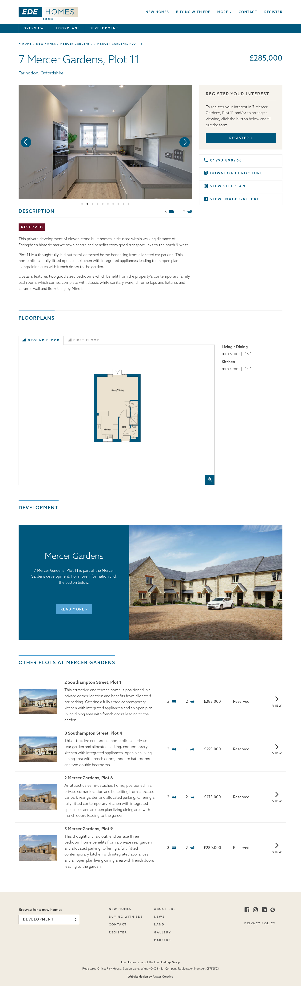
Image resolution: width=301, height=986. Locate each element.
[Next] (184, 142)
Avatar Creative (163, 976)
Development (104, 28)
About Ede (165, 909)
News (159, 916)
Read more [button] (72, 609)
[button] (48, 11)
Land (159, 924)
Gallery (162, 932)
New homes (157, 12)
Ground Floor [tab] (44, 340)
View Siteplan (228, 186)
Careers (162, 940)
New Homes (120, 909)
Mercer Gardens (75, 43)
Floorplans (67, 28)
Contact (248, 12)
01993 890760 (226, 160)
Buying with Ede (193, 12)
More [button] (223, 12)
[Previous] (26, 142)
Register (273, 12)
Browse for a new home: (40, 909)
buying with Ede (126, 916)
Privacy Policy (260, 923)
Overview (34, 28)
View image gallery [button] (235, 199)
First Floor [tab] (86, 340)
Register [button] (239, 138)
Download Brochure (236, 173)
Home (26, 43)
